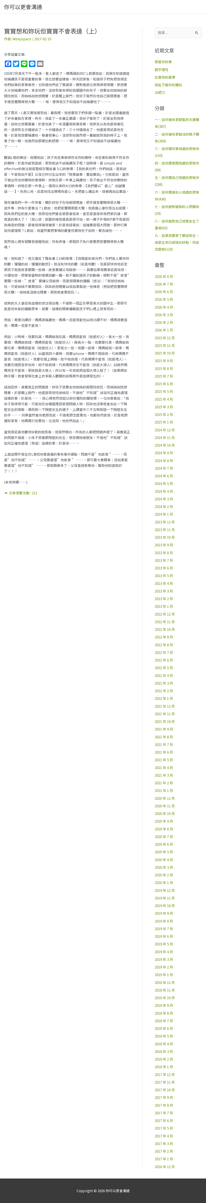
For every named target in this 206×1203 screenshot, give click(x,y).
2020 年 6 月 (164, 844)
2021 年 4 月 (164, 767)
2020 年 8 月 (164, 828)
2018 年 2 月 (164, 1059)
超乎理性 (161, 69)
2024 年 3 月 (164, 498)
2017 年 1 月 (164, 1158)
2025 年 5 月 (164, 391)
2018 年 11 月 (165, 990)
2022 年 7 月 (164, 652)
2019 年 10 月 (165, 905)
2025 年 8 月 (164, 368)
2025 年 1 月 (164, 422)
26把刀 (160, 92)
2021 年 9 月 (164, 729)
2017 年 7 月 (164, 1112)
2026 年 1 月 (164, 329)
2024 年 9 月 (164, 452)
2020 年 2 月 (164, 874)
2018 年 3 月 (164, 1051)
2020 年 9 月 (164, 821)
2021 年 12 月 (165, 706)
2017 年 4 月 (164, 1135)
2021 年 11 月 (165, 713)
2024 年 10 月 (165, 445)
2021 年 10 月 (165, 721)
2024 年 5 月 (164, 483)
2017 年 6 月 (164, 1120)
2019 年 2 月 (164, 966)
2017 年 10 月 (165, 1089)
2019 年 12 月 (165, 890)
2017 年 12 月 (165, 1074)
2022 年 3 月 (164, 683)
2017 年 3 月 (164, 1143)
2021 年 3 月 (164, 775)
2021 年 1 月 (164, 790)
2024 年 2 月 (164, 506)
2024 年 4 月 (164, 491)
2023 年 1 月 (164, 606)
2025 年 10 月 (165, 353)
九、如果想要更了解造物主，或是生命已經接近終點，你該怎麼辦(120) (177, 242)
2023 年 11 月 (165, 529)
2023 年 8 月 (164, 552)
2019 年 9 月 (164, 913)
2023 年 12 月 (165, 521)
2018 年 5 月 (164, 1035)
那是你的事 (163, 61)
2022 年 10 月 (165, 629)
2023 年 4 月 (164, 583)
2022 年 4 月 (164, 675)
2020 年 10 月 (165, 813)
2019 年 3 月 (164, 959)
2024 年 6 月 (164, 475)
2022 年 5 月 (164, 667)
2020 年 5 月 (164, 851)
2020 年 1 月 (164, 882)
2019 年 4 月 (164, 951)
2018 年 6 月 (164, 1028)
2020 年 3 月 (164, 867)
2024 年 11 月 (165, 437)
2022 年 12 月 (165, 614)
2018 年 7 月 (164, 1020)
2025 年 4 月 (164, 399)
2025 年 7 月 (164, 376)
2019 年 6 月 (164, 936)
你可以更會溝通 (23, 7)
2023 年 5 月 (164, 575)
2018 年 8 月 (164, 1013)
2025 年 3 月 (164, 406)
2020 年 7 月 (164, 836)
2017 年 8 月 (164, 1105)
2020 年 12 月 (165, 798)
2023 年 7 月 (164, 560)
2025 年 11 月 (165, 345)
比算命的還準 (165, 77)
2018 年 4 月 (164, 1043)
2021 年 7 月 (164, 744)
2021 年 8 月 (164, 736)
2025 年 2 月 (164, 414)
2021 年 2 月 (164, 782)
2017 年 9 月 (164, 1097)
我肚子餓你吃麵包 (168, 84)
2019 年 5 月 (164, 943)
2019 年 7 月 (164, 928)
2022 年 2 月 (164, 690)
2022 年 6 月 (164, 659)
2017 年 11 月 (165, 1082)
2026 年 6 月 (164, 291)
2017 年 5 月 (164, 1128)
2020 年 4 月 (164, 859)
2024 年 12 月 (165, 429)
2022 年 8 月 (164, 644)
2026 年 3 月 (164, 314)
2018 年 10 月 (165, 997)
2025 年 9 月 (164, 360)
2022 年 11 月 (165, 621)
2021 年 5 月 (164, 759)
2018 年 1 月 (164, 1066)
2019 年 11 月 (165, 897)
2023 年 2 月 (164, 598)
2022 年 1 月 (164, 698)
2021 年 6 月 (164, 752)
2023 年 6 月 (164, 567)
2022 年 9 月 (164, 636)
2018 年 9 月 (164, 1005)
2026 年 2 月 (164, 322)
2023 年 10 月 (165, 537)
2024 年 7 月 (164, 468)
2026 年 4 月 (164, 307)
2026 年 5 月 (164, 299)
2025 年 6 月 (164, 383)
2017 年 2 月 (164, 1151)
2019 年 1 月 (164, 974)
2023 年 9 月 (164, 544)
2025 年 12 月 (165, 337)
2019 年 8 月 (164, 921)
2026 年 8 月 (164, 276)
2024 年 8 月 (164, 460)
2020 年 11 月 (165, 805)
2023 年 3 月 (164, 590)
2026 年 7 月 (164, 284)
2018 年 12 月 (165, 982)
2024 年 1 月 (164, 514)
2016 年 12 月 (165, 1166)
